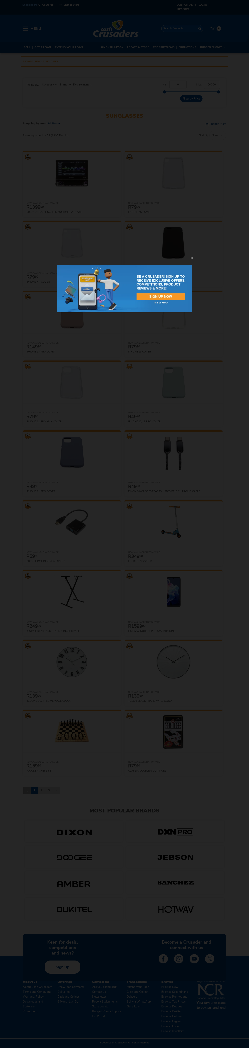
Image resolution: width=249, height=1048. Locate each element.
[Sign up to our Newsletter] (124, 288)
